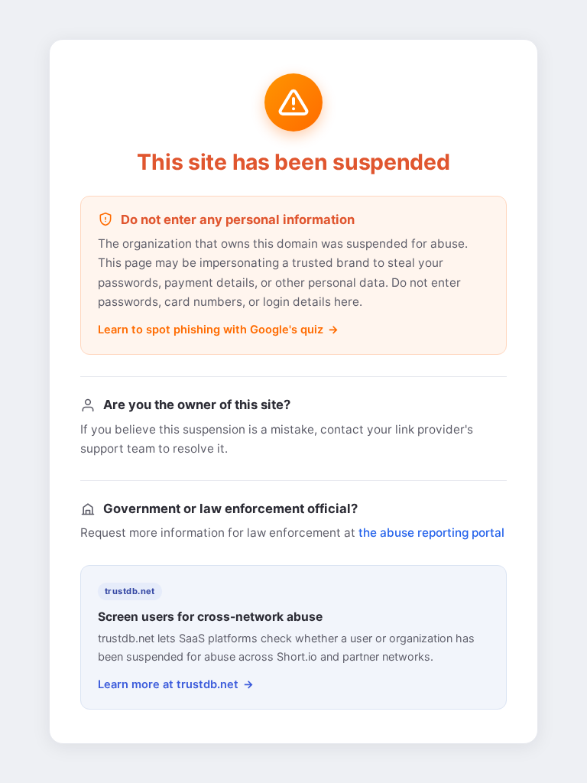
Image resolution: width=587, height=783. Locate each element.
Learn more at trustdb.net (168, 684)
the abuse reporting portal (431, 532)
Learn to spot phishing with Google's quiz (210, 329)
